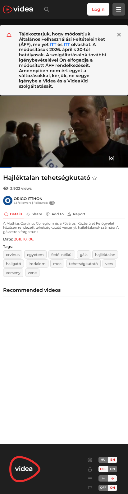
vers (109, 263)
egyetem (35, 254)
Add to (58, 214)
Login (98, 9)
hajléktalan (105, 254)
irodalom (37, 263)
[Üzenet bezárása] (119, 34)
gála (84, 254)
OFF (103, 488)
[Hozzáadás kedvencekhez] (94, 178)
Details (16, 214)
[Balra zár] (103, 478)
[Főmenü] (118, 9)
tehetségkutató (83, 263)
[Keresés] (45, 9)
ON (112, 469)
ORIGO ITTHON (28, 198)
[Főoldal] (18, 9)
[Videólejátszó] (64, 132)
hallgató (13, 263)
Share (37, 214)
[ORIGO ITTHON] (7, 200)
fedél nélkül (61, 254)
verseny (13, 272)
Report (79, 214)
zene (32, 272)
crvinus (13, 254)
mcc (57, 263)
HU (103, 460)
